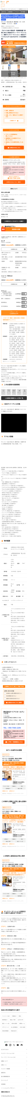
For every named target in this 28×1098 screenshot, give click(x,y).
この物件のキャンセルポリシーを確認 (13, 221)
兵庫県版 (7, 2)
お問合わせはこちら (15, 147)
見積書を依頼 (16, 229)
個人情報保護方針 (5, 1076)
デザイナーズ (5, 1027)
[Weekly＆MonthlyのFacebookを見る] (6, 1045)
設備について (4, 1061)
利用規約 (3, 1084)
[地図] (15, 24)
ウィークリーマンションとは (8, 1057)
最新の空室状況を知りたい (13, 698)
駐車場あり (5, 1019)
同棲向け (14, 1016)
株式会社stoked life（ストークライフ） (16, 846)
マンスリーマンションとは (7, 1053)
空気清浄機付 (5, 1031)
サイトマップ (4, 1080)
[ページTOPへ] (25, 1096)
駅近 (20, 1016)
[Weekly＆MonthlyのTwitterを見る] (14, 1045)
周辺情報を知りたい (11, 696)
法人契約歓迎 (14, 1027)
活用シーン (4, 1065)
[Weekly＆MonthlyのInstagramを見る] (10, 1045)
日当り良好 (22, 1027)
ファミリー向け (6, 1016)
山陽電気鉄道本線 (15, 553)
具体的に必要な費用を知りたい (14, 693)
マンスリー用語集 (5, 1068)
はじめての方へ (5, 1049)
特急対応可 (13, 1031)
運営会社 (3, 1072)
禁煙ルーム (22, 1023)
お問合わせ (11, 791)
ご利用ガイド (13, 120)
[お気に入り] (24, 48)
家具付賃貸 (14, 1023)
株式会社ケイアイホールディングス (11, 160)
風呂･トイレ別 (5, 1023)
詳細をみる (5, 791)
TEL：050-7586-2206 (12, 728)
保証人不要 (12, 1019)
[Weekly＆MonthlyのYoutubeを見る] (18, 1045)
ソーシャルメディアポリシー (8, 1088)
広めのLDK (20, 1019)
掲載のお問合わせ (5, 1092)
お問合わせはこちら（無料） (14, 182)
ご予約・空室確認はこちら (15, 742)
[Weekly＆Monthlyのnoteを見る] (22, 1045)
